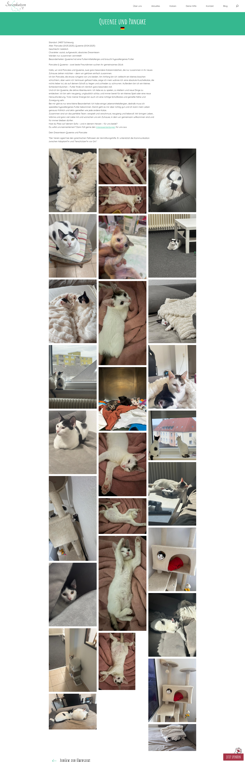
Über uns (137, 6)
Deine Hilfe (191, 6)
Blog (225, 6)
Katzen (172, 6)
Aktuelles (155, 6)
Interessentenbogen (105, 127)
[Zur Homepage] (16, 6)
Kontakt (210, 6)
